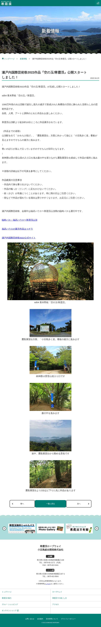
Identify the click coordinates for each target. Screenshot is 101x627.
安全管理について (52, 619)
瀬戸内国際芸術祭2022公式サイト (19, 238)
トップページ (9, 59)
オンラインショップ (9, 610)
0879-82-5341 (53, 565)
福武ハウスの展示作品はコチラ (17, 229)
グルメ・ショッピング (10, 604)
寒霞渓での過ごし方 (59, 598)
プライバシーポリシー (68, 619)
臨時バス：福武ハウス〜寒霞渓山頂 (19, 220)
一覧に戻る (50, 504)
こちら (48, 584)
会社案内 (40, 619)
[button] (4, 528)
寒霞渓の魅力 (6, 598)
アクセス (55, 604)
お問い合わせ (29, 619)
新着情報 (23, 59)
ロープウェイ (57, 592)
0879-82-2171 (49, 563)
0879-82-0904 (53, 576)
